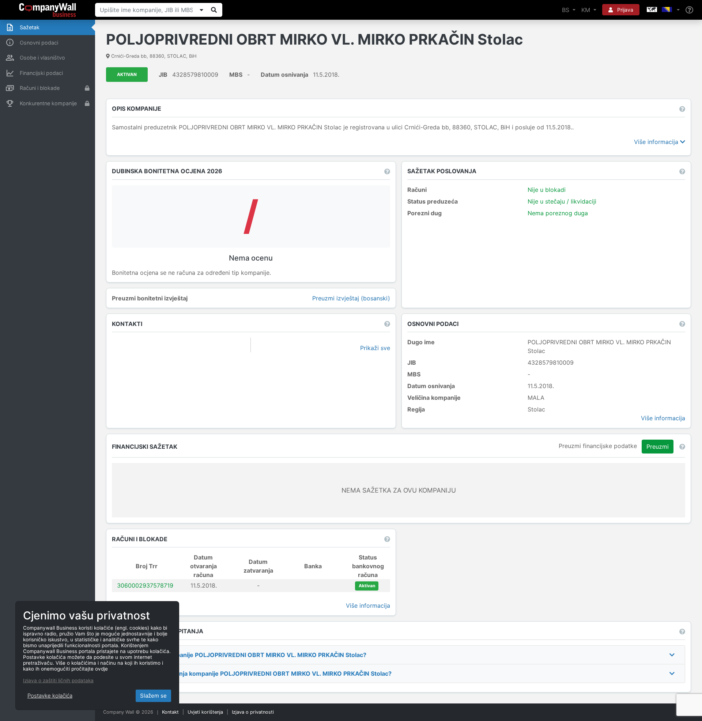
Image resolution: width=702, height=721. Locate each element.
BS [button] (566, 10)
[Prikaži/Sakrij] (201, 10)
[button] (662, 10)
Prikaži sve (375, 348)
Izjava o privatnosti (253, 712)
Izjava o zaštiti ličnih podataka (58, 680)
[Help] (689, 10)
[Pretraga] (213, 10)
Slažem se (153, 695)
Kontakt (170, 712)
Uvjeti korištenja (205, 712)
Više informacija (657, 141)
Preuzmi (657, 446)
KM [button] (586, 10)
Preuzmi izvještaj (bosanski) (351, 298)
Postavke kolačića (49, 695)
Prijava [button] (624, 10)
